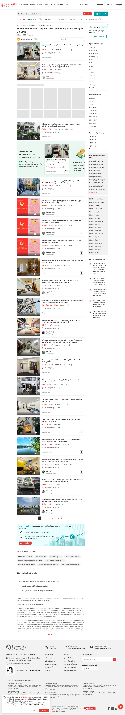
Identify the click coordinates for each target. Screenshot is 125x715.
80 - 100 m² (92, 107)
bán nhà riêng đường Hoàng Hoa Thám (30, 561)
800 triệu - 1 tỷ (93, 57)
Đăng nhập (100, 5)
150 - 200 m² (93, 114)
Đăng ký (109, 5)
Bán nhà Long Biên (95, 231)
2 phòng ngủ (93, 139)
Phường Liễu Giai (96, 170)
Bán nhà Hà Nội (94, 252)
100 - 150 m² (93, 111)
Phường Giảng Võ (96, 167)
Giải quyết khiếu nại (70, 670)
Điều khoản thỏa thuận (71, 664)
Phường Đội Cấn (96, 161)
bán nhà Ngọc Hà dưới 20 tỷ (70, 564)
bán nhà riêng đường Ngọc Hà (55, 561)
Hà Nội (23, 25)
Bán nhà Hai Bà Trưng (96, 221)
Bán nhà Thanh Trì (94, 240)
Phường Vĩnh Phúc (96, 183)
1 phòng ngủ (93, 136)
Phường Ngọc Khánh (97, 180)
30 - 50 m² (92, 101)
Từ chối (33, 710)
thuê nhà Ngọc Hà (55, 557)
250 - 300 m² (93, 120)
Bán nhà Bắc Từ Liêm (95, 209)
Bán (18, 25)
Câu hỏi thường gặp (51, 664)
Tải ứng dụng (84, 5)
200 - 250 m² (93, 117)
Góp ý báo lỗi (49, 667)
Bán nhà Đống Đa (94, 212)
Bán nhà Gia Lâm (94, 215)
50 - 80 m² (92, 104)
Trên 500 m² (93, 126)
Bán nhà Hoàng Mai (95, 227)
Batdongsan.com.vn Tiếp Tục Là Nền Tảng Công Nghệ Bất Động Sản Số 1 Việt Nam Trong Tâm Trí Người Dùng (99, 268)
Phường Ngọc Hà (96, 164)
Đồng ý (44, 710)
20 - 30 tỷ (92, 78)
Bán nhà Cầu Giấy (94, 206)
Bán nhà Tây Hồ (94, 237)
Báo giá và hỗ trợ (50, 661)
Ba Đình (28, 25)
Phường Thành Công (97, 189)
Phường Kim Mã (95, 177)
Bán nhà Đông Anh (95, 246)
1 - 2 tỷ (91, 60)
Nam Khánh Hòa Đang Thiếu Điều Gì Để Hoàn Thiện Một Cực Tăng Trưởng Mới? (99, 314)
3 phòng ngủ (93, 143)
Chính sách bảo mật (70, 667)
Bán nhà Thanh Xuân (95, 243)
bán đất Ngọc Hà (41, 557)
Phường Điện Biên (96, 186)
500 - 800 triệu (93, 53)
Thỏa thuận (92, 47)
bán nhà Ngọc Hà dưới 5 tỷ (26, 564)
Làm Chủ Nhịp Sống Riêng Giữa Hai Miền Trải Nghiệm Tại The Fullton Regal (99, 303)
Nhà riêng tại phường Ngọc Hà (41, 25)
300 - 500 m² (93, 123)
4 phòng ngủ (93, 146)
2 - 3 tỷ (91, 63)
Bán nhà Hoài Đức (94, 224)
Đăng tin (119, 5)
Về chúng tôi (49, 658)
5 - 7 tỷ (91, 69)
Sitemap (47, 670)
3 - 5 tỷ (91, 66)
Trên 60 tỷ (92, 88)
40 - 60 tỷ (92, 85)
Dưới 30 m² (92, 98)
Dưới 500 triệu (93, 50)
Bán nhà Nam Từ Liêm (96, 234)
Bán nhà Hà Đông (94, 218)
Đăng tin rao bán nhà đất (96, 202)
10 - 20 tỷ (92, 75)
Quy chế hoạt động (69, 661)
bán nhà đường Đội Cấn (72, 557)
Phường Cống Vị (95, 173)
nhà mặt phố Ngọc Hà (25, 557)
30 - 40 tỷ (92, 82)
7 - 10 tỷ (91, 72)
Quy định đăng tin (69, 658)
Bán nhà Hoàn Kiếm (95, 249)
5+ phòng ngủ (93, 149)
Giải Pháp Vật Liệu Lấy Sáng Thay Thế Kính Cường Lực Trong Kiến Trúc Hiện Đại (100, 292)
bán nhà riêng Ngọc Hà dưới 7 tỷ (48, 564)
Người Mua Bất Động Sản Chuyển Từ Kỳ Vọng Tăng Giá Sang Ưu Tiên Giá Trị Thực (99, 281)
